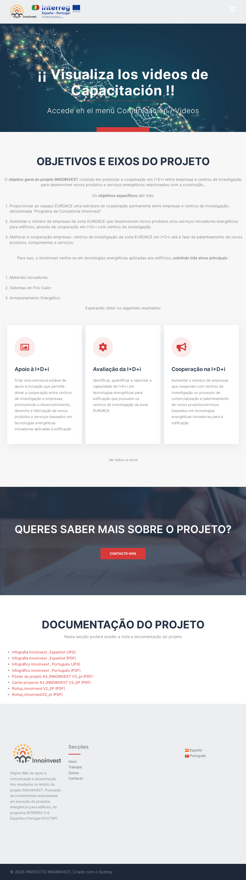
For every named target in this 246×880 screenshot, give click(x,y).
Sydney (105, 871)
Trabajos (75, 767)
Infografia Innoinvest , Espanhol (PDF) (44, 658)
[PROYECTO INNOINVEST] (45, 11)
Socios (73, 773)
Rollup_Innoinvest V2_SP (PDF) (38, 688)
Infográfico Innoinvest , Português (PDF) (46, 670)
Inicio (72, 761)
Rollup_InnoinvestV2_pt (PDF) (37, 694)
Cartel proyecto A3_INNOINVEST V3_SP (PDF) (51, 682)
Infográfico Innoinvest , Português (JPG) (46, 664)
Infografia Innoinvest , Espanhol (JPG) (44, 652)
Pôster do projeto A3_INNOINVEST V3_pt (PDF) (52, 676)
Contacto (75, 778)
